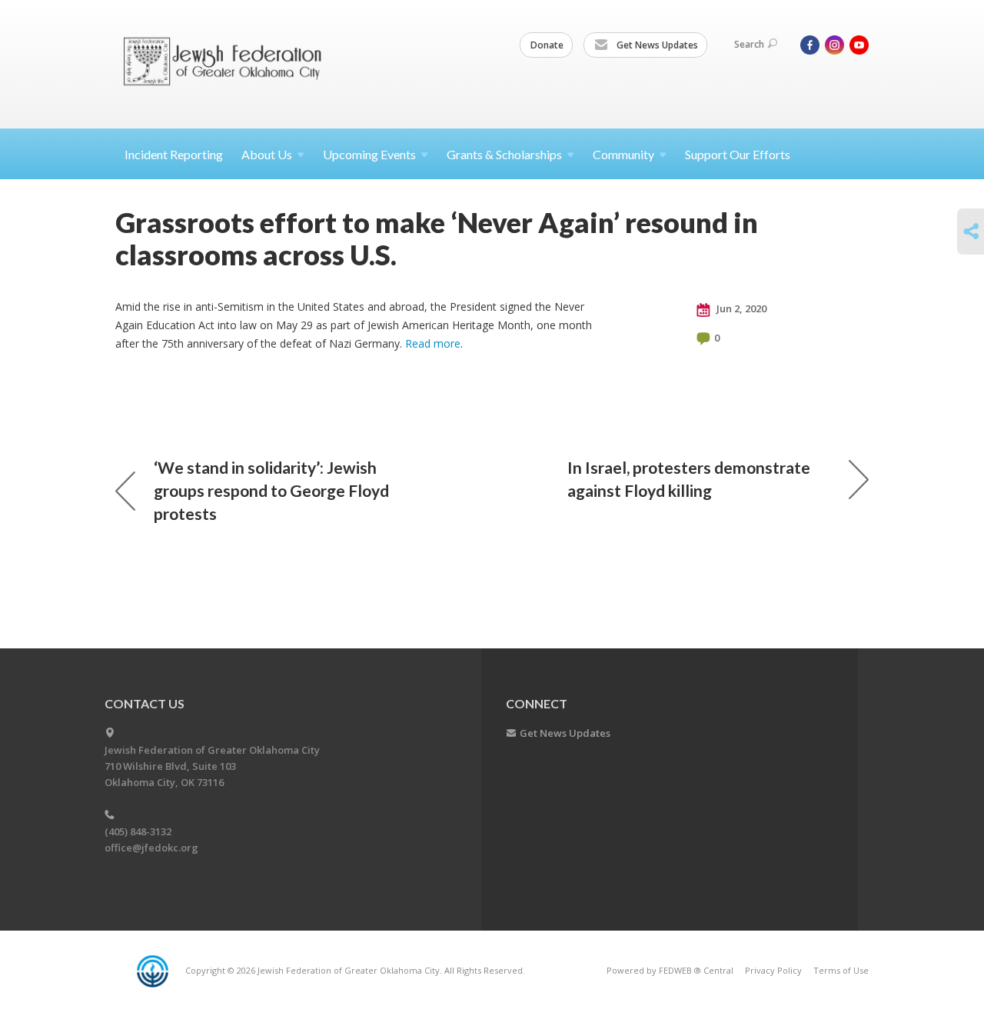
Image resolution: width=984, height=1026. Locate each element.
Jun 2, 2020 (740, 308)
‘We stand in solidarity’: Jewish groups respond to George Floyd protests (271, 490)
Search (749, 44)
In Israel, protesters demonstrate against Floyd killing (688, 479)
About (266, 154)
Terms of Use (841, 970)
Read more (432, 343)
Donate (546, 45)
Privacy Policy (773, 970)
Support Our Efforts (737, 154)
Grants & (504, 154)
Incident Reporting (174, 154)
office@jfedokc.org (151, 847)
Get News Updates (656, 45)
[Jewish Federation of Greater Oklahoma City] (228, 63)
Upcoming (369, 154)
